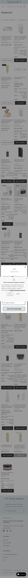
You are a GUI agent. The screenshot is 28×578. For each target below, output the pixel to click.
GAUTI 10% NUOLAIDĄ (14, 309)
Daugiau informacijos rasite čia (17, 290)
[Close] (26, 278)
